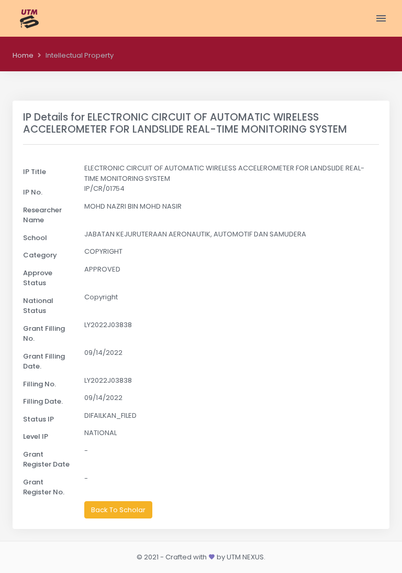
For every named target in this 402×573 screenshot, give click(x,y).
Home (23, 55)
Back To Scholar (118, 510)
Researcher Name (42, 215)
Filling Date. (43, 401)
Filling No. (39, 384)
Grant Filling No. (44, 333)
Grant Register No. (43, 487)
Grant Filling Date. (44, 361)
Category (40, 255)
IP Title (34, 172)
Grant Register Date (46, 459)
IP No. (32, 192)
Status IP (38, 419)
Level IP (35, 436)
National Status (38, 306)
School (35, 238)
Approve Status (37, 278)
